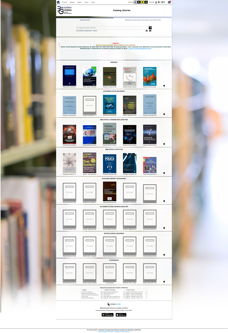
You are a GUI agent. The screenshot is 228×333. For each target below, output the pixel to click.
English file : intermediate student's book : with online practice (138, 296)
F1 (159, 2)
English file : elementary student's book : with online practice (116, 297)
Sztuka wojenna (84, 296)
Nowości (72, 2)
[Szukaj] (150, 27)
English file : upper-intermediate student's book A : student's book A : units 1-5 (142, 293)
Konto (93, 2)
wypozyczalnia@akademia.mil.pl (139, 48)
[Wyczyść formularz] (146, 31)
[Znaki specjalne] (150, 31)
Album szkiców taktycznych (87, 291)
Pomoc (87, 2)
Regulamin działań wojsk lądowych (88, 293)
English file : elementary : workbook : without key (136, 297)
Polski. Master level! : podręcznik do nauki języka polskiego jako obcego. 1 (119, 296)
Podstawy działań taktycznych (87, 297)
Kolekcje (95, 30)
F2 (163, 2)
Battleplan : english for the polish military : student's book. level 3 (139, 294)
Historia (79, 2)
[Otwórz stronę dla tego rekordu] (70, 75)
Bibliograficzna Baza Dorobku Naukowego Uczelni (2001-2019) (143, 20)
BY (146, 2)
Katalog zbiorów (85, 20)
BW (139, 2)
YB (142, 2)
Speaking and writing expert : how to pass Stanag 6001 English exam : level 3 (142, 291)
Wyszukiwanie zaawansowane (84, 30)
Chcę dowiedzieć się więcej (105, 331)
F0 (156, 2)
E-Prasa (64, 2)
